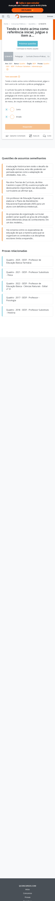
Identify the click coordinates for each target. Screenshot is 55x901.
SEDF (34, 64)
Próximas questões (27, 43)
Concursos (27, 893)
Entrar (50, 16)
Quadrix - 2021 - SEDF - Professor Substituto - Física (27, 273)
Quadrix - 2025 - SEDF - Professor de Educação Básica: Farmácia (23, 261)
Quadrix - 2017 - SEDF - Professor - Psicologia (23, 299)
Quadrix (22, 64)
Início (27, 889)
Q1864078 (8, 56)
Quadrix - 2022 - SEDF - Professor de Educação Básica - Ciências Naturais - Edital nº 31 (26, 286)
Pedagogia (19, 56)
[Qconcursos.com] (24, 16)
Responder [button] (27, 127)
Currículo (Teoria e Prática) (36, 56)
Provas (27, 897)
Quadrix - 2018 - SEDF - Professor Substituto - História (27, 311)
